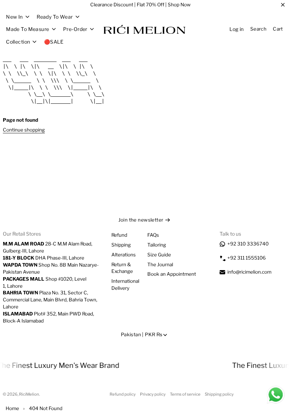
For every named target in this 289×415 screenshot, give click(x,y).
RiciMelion (29, 394)
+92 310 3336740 (248, 244)
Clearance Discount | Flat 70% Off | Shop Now (140, 4)
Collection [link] (18, 41)
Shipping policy (219, 394)
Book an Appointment (171, 274)
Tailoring (156, 245)
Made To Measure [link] (27, 29)
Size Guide (159, 254)
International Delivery (125, 284)
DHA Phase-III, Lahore (43, 258)
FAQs (153, 235)
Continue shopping (24, 130)
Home (12, 408)
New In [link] (14, 16)
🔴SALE (53, 42)
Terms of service (185, 394)
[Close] (283, 5)
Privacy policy (153, 394)
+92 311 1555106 (246, 258)
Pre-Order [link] (75, 29)
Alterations (123, 254)
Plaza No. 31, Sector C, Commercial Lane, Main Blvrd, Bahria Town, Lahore (50, 299)
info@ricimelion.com (249, 272)
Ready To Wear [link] (55, 16)
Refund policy (123, 394)
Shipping (121, 245)
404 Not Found (45, 408)
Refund (119, 235)
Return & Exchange (122, 268)
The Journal (160, 264)
